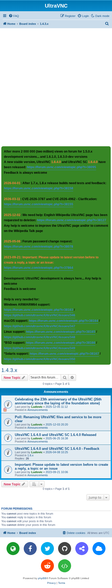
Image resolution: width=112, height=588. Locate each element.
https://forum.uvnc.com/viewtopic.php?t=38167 (64, 354)
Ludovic (36, 406)
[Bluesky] (98, 548)
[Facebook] (30, 548)
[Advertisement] (56, 87)
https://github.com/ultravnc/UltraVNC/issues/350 (39, 359)
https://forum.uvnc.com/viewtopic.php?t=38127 (71, 220)
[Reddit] (47, 565)
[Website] (13, 548)
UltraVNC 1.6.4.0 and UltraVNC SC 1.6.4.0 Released (55, 435)
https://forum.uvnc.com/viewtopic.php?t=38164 (63, 321)
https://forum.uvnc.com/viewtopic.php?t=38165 (60, 332)
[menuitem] (14, 16)
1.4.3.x (9, 370)
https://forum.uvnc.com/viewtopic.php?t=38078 (38, 246)
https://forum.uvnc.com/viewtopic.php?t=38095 (61, 167)
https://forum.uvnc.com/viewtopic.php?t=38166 (60, 343)
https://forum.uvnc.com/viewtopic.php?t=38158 (38, 188)
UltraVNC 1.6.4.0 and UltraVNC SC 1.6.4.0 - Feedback (57, 449)
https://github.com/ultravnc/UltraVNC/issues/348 (39, 337)
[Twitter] (47, 548)
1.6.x (30, 455)
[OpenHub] (64, 565)
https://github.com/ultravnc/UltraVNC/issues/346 (39, 315)
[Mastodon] (81, 548)
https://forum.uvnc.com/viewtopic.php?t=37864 (38, 268)
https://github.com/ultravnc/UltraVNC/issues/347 (39, 326)
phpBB (42, 578)
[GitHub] (64, 548)
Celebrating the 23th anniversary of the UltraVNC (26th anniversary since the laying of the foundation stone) (58, 401)
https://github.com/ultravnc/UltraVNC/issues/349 (39, 348)
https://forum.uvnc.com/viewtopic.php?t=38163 (38, 310)
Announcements (37, 409)
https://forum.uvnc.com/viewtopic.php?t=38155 (38, 204)
